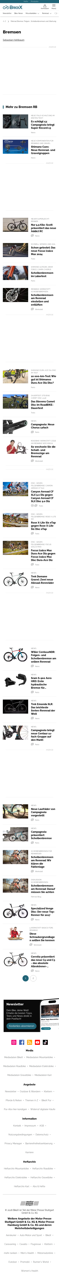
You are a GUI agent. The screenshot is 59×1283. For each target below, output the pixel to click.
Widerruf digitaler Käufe (42, 1109)
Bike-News (18, 13)
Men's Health (27, 1253)
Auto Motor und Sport (31, 1235)
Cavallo (23, 1244)
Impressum (30, 1125)
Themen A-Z (31, 1100)
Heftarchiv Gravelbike (42, 1177)
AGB (41, 1125)
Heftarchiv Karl (21, 1186)
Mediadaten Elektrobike (41, 1066)
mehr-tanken (10, 1253)
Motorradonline (45, 1253)
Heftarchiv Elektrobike (15, 1177)
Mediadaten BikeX (13, 1057)
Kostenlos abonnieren (21, 1026)
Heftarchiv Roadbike (42, 1168)
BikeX (48, 1235)
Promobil (25, 1262)
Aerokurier (11, 1235)
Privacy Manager (13, 1143)
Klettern (48, 1091)
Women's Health (29, 1271)
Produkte (34, 1)
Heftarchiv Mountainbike (16, 1168)
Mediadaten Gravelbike (19, 1075)
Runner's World (41, 1262)
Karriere (29, 1152)
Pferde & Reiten (14, 1100)
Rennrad (45, 13)
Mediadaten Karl (43, 1075)
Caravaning (10, 1244)
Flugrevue (36, 1244)
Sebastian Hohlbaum (13, 40)
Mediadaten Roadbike (14, 1066)
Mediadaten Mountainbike (39, 1057)
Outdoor (12, 1262)
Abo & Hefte (39, 1186)
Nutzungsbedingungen (20, 1134)
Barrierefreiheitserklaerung (39, 1143)
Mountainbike (31, 13)
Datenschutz (42, 1134)
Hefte (26, 1)
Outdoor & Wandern (30, 1091)
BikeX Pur (46, 1100)
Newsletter (7, 13)
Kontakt (17, 1125)
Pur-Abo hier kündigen (15, 1109)
